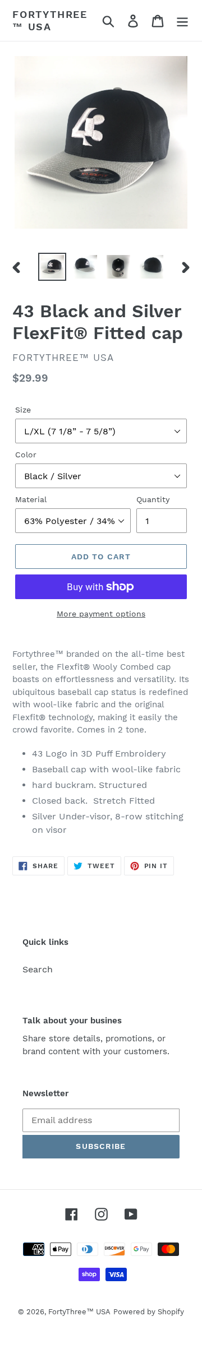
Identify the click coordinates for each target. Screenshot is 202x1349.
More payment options (101, 613)
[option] (51, 267)
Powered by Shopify (148, 1312)
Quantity (152, 499)
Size (23, 409)
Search (37, 969)
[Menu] (182, 20)
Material (31, 499)
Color (25, 454)
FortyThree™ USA (50, 20)
